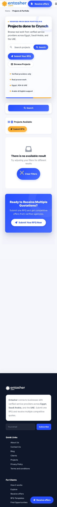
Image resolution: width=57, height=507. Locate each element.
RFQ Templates (17, 498)
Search (42, 47)
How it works (16, 485)
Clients (14, 455)
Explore (14, 489)
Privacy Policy (17, 464)
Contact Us (16, 447)
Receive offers (17, 494)
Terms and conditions (20, 468)
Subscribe (44, 427)
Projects (14, 460)
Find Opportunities (19, 502)
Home (7, 11)
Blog (13, 451)
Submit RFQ (18, 129)
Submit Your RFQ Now (30, 222)
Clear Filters (31, 174)
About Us (15, 442)
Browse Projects (22, 64)
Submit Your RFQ (22, 56)
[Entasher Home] (14, 3)
